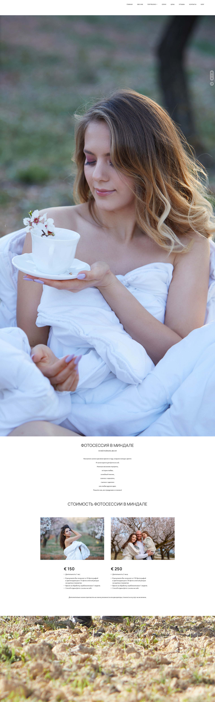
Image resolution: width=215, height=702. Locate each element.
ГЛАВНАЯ (130, 4)
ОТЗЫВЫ (182, 4)
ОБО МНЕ (140, 4)
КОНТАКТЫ (192, 4)
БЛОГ (202, 4)
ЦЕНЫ (172, 4)
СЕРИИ (164, 4)
